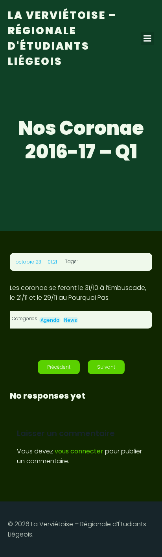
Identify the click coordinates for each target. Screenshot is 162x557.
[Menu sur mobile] (147, 38)
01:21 (52, 261)
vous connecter (79, 451)
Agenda (49, 320)
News (70, 320)
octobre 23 (28, 261)
